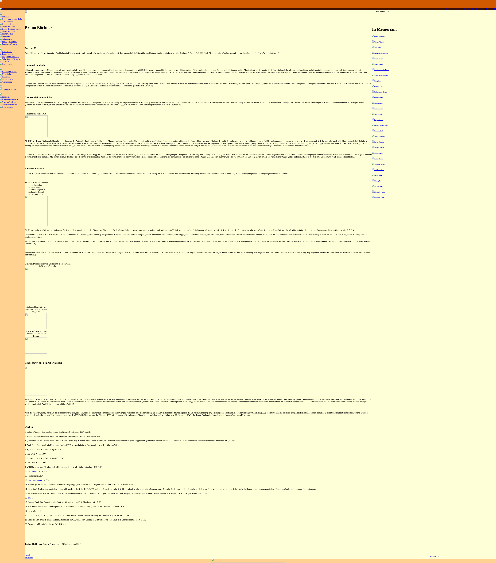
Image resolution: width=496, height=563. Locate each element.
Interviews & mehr (9, 44)
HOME (447, 9)
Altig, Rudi (377, 47)
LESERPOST (457, 9)
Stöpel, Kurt (378, 175)
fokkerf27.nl (33, 471)
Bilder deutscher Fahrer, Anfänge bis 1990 (11, 30)
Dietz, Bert (377, 81)
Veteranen (6, 36)
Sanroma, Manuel (379, 164)
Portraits (5, 16)
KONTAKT (480, 9)
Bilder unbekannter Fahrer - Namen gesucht (12, 20)
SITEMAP (468, 9)
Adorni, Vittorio (379, 42)
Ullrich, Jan (377, 181)
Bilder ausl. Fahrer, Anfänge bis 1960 (9, 25)
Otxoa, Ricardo (379, 142)
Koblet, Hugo (378, 103)
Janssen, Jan (378, 86)
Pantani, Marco (379, 147)
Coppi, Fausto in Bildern (381, 70)
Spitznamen (7, 39)
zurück (27, 555)
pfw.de (30, 498)
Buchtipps (6, 77)
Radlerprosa (7, 64)
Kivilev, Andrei (378, 97)
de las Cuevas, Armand (381, 75)
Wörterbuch (7, 82)
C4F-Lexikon (7, 79)
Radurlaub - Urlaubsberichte (6, 53)
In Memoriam (7, 34)
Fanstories (6, 97)
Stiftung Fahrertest (9, 41)
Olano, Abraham (379, 136)
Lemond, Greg (378, 108)
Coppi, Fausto (378, 64)
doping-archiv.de (9, 89)
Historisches (7, 74)
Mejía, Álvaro (378, 120)
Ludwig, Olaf (378, 114)
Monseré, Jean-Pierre (381, 125)
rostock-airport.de (35, 480)
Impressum (434, 556)
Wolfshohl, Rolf (379, 197)
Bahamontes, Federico (381, 53)
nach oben (29, 557)
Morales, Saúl (378, 131)
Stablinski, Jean (379, 170)
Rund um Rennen (9, 71)
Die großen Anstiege (10, 56)
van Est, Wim (378, 186)
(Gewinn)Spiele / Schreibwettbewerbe (8, 103)
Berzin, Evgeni (378, 58)
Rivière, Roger (378, 158)
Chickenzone (7, 107)
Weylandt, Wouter (379, 192)
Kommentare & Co (10, 99)
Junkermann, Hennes (380, 92)
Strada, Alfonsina (379, 36)
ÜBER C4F (491, 9)
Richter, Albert (378, 153)
